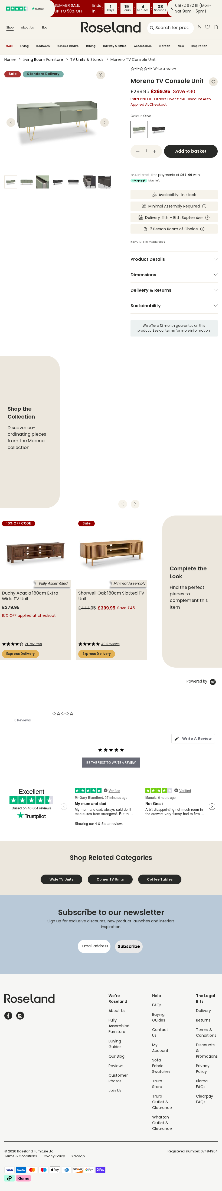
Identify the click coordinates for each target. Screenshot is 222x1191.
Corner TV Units (110, 879)
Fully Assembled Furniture (119, 1026)
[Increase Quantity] (154, 151)
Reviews (116, 1066)
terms (170, 330)
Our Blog (117, 1057)
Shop (10, 28)
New (181, 46)
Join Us (115, 1091)
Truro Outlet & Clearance (162, 1102)
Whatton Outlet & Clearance (162, 1123)
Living (24, 46)
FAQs (157, 1005)
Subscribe (129, 946)
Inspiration (199, 46)
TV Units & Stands (86, 60)
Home (10, 60)
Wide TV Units (61, 879)
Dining (91, 46)
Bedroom (43, 46)
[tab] (193, 738)
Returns (203, 1021)
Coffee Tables (159, 879)
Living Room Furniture (43, 60)
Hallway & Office (114, 46)
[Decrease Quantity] (137, 151)
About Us (27, 28)
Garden (164, 46)
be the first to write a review (111, 762)
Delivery (203, 1011)
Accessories (143, 46)
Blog (44, 28)
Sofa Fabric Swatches (161, 1066)
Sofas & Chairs (68, 46)
